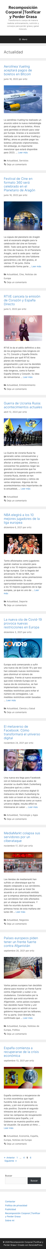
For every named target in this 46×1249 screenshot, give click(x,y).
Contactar (10, 1201)
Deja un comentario (17, 164)
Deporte (23, 601)
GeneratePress (35, 1245)
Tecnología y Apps (28, 815)
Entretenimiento (27, 385)
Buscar (8, 1175)
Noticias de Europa (22, 1140)
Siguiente (10, 1161)
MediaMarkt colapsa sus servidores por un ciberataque (22, 837)
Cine (21, 274)
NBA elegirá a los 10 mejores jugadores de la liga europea (22, 518)
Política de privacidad (16, 1205)
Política (16, 1030)
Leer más (23, 152)
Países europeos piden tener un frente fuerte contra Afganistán (21, 942)
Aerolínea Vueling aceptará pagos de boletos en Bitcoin (18, 70)
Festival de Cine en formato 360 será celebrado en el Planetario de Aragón (19, 184)
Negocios (24, 920)
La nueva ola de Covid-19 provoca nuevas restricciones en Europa (23, 623)
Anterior (9, 1157)
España (34, 1136)
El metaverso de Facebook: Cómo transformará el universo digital (22, 732)
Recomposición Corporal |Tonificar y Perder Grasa (23, 12)
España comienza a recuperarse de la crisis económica (21, 1052)
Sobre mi (9, 1220)
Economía (24, 1136)
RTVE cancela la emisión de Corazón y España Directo (22, 300)
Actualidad (12, 160)
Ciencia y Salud (27, 708)
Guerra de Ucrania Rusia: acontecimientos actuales (23, 405)
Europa (22, 1026)
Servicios (23, 160)
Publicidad (10, 1209)
